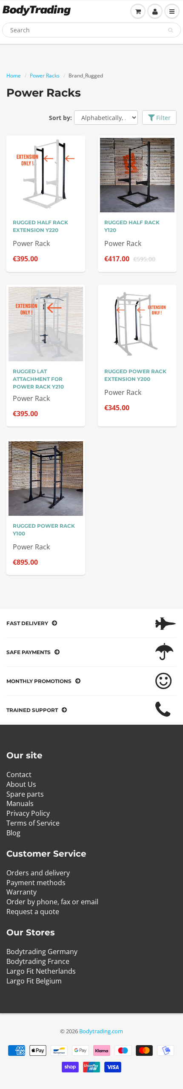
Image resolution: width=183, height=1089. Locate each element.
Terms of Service (33, 823)
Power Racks (45, 75)
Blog (13, 832)
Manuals (20, 803)
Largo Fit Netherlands (41, 971)
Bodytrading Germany (41, 951)
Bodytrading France (37, 961)
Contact (18, 774)
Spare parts (25, 794)
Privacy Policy (28, 813)
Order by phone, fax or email (52, 901)
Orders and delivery (38, 872)
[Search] (170, 30)
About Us (21, 784)
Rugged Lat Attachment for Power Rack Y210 (38, 379)
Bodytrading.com (101, 1031)
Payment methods (36, 882)
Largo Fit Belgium (34, 981)
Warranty (21, 892)
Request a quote (32, 911)
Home (13, 75)
